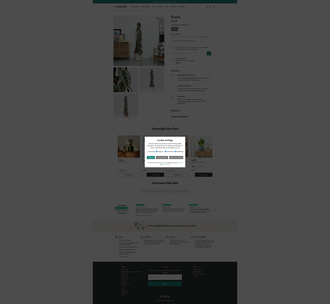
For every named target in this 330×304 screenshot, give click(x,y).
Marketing (180, 151)
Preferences (170, 151)
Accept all (151, 157)
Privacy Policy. (166, 164)
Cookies (180, 162)
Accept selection (162, 157)
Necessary (152, 151)
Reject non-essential (176, 157)
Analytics (161, 151)
